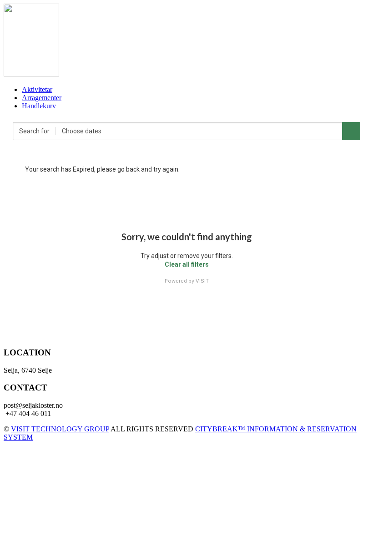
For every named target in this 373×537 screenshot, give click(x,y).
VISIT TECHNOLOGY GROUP (60, 429)
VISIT (202, 281)
